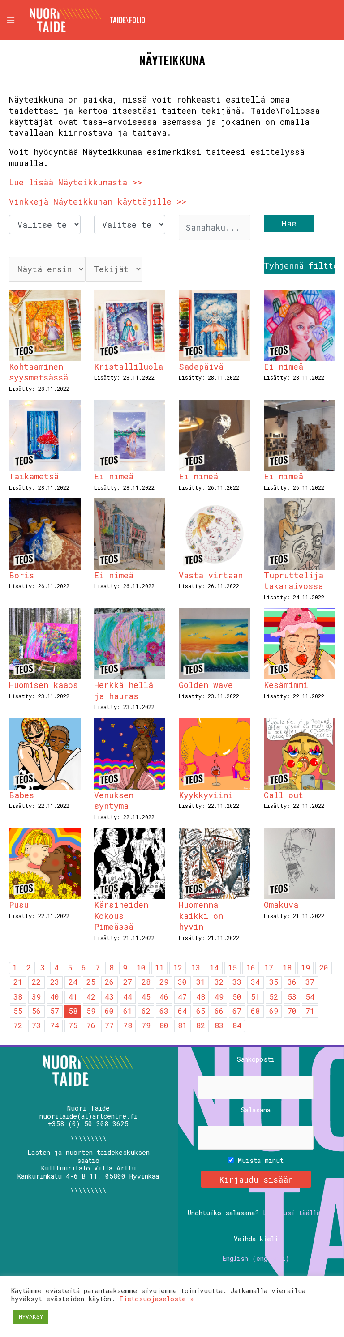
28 (146, 982)
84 (236, 1025)
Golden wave (206, 684)
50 (236, 996)
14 (214, 967)
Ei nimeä (283, 366)
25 (90, 982)
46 (163, 996)
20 (323, 967)
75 (73, 1025)
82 (200, 1025)
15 (232, 967)
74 (54, 1025)
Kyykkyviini (206, 795)
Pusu (19, 904)
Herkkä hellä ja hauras (123, 690)
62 (146, 1011)
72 (17, 1025)
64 (182, 1011)
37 (309, 982)
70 (292, 1011)
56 (36, 1011)
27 (127, 982)
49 (219, 996)
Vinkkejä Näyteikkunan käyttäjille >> (97, 201)
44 (127, 996)
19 (305, 967)
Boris (21, 575)
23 (54, 982)
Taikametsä (34, 476)
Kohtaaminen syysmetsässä (38, 372)
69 (273, 1011)
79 (146, 1025)
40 (54, 996)
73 (36, 1025)
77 (109, 1025)
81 (182, 1025)
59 (90, 1011)
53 (292, 996)
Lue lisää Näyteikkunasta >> (75, 182)
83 (219, 1025)
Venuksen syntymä (113, 801)
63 (163, 1011)
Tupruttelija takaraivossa (293, 581)
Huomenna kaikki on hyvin (201, 915)
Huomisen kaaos (43, 684)
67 (236, 1011)
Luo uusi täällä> (293, 1213)
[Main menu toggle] (10, 19)
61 (127, 1011)
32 (219, 982)
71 (309, 1011)
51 (255, 996)
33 (236, 982)
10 (141, 967)
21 (17, 982)
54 (309, 996)
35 (273, 982)
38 (17, 996)
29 (163, 982)
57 (54, 1011)
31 (200, 982)
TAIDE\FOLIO (127, 20)
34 (255, 982)
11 (159, 967)
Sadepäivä (201, 366)
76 (90, 1025)
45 (146, 996)
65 (200, 1011)
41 (73, 996)
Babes (21, 795)
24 (73, 982)
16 (250, 967)
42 (90, 996)
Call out (283, 795)
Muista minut (259, 1161)
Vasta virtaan (211, 575)
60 (109, 1011)
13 (195, 967)
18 (287, 967)
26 (109, 982)
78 (127, 1025)
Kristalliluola (128, 366)
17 (268, 967)
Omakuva (281, 904)
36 (292, 982)
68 (255, 1011)
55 (17, 1011)
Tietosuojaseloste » (156, 1298)
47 (182, 996)
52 (273, 996)
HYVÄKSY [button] (31, 1316)
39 (36, 996)
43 (109, 996)
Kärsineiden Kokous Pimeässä (121, 915)
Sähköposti (256, 1059)
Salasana (256, 1110)
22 (36, 982)
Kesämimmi (286, 684)
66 (219, 1011)
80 (163, 1025)
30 (182, 982)
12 (177, 967)
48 (200, 996)
